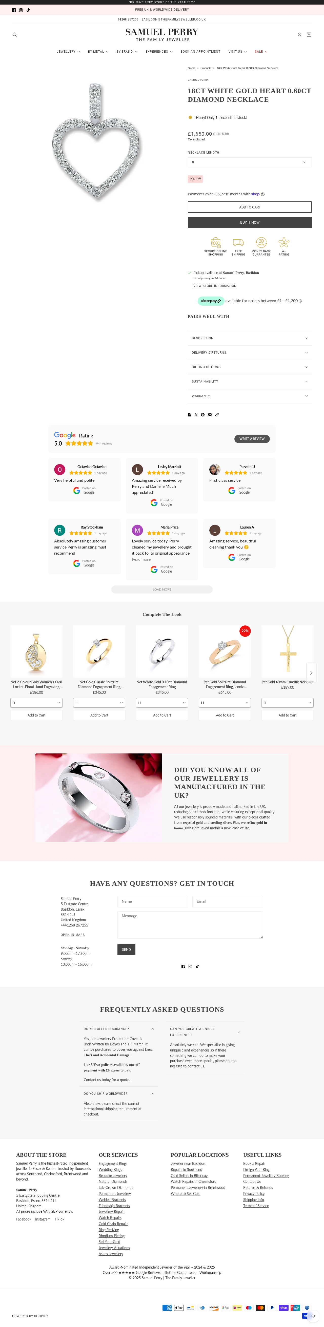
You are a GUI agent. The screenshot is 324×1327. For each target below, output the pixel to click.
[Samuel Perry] (162, 34)
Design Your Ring (256, 1169)
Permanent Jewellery (115, 1193)
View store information (215, 286)
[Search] (15, 34)
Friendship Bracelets (114, 1206)
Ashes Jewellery (111, 1254)
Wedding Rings (110, 1169)
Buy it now (249, 222)
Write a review (252, 439)
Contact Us (252, 1181)
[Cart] (309, 34)
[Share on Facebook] (189, 414)
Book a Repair (254, 1163)
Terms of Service (256, 1206)
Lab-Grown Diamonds (116, 1187)
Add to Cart (37, 715)
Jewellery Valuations (114, 1248)
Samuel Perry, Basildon (241, 273)
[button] (217, 414)
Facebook (23, 1219)
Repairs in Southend (186, 1169)
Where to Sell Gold (185, 1193)
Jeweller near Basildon (188, 1163)
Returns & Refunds (258, 1187)
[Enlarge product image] (96, 142)
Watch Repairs (110, 1217)
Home (191, 68)
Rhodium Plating (112, 1236)
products (205, 68)
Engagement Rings (113, 1163)
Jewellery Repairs (112, 1211)
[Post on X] (196, 414)
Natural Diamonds (113, 1181)
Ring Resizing (109, 1230)
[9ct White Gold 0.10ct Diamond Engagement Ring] (162, 651)
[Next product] (311, 673)
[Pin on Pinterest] (203, 414)
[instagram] (21, 9)
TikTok (59, 1219)
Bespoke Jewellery (113, 1175)
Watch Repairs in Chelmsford (193, 1181)
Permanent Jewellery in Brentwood (198, 1187)
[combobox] (36, 703)
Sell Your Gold (109, 1241)
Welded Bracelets (112, 1199)
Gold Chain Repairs (113, 1223)
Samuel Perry (198, 79)
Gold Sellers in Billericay (189, 1175)
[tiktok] (28, 9)
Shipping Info (253, 1199)
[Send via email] (210, 414)
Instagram (43, 1219)
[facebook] (14, 9)
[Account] (299, 34)
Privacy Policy (254, 1193)
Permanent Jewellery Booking (266, 1175)
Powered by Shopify (30, 1316)
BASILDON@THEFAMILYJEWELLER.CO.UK (173, 19)
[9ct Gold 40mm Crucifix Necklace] (287, 651)
